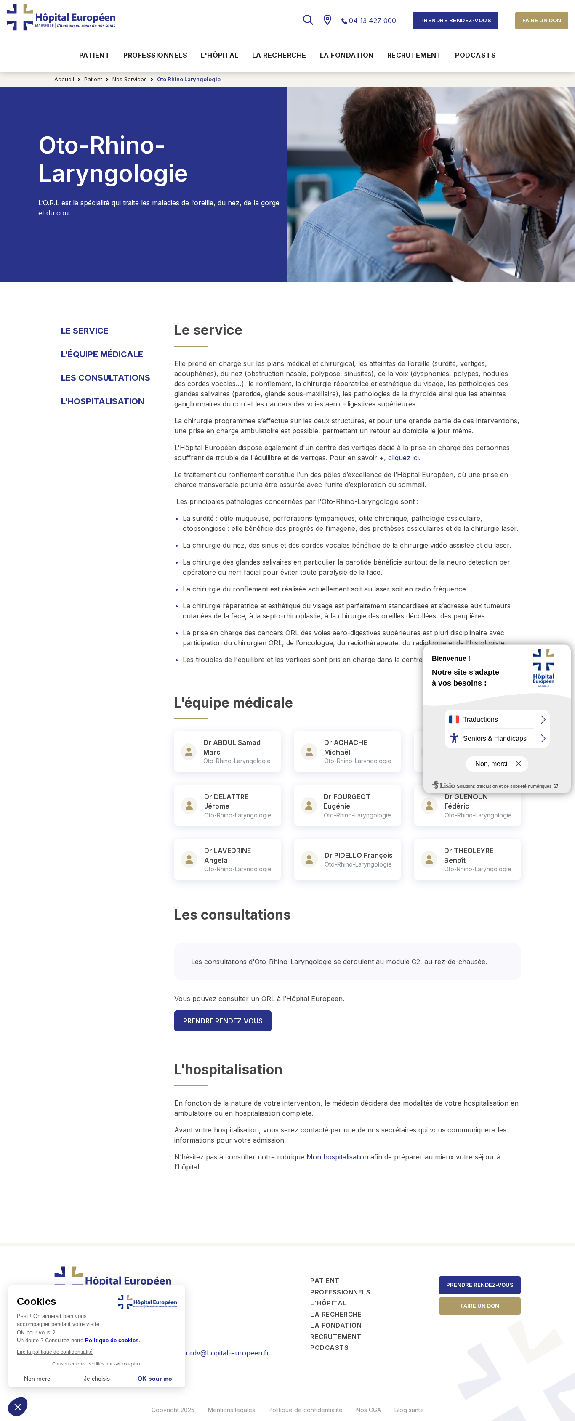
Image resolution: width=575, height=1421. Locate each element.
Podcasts (475, 55)
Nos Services (129, 79)
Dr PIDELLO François (359, 855)
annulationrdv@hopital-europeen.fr (212, 1353)
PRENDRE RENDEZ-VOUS (223, 1021)
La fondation (347, 55)
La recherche (279, 55)
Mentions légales (231, 1409)
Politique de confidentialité (306, 1409)
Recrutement (414, 55)
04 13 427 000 (372, 20)
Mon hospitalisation (337, 1157)
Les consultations (105, 378)
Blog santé (409, 1409)
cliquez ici (404, 457)
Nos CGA (368, 1409)
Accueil (64, 79)
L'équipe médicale (102, 354)
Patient (94, 55)
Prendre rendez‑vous (480, 1284)
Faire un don (541, 20)
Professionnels (155, 55)
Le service (85, 331)
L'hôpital (220, 55)
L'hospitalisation (102, 401)
